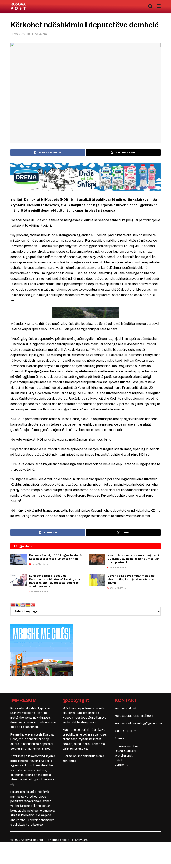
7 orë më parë (39, 564)
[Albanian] (12, 604)
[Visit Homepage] (18, 6)
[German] (27, 604)
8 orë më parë (117, 567)
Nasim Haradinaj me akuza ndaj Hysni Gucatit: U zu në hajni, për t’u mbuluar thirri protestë (133, 559)
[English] (22, 604)
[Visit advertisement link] (85, 177)
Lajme (42, 34)
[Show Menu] (159, 6)
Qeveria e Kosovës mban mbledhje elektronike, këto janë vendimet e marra (131, 579)
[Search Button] (150, 6)
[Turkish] (32, 604)
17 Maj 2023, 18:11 (21, 34)
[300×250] (41, 650)
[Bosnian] (17, 604)
